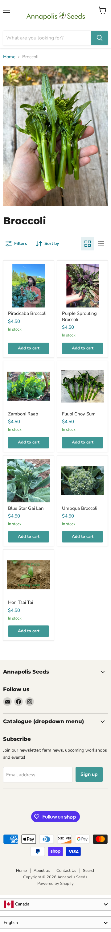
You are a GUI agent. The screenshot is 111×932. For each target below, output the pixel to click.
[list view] (101, 243)
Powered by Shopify (55, 883)
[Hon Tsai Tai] (28, 574)
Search (89, 870)
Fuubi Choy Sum (79, 414)
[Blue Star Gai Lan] (28, 480)
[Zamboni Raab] (28, 386)
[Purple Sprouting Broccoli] (82, 285)
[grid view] (87, 243)
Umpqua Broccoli (79, 508)
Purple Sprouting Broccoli (79, 316)
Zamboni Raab (23, 414)
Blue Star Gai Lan (26, 508)
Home (9, 57)
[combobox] (55, 904)
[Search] (99, 38)
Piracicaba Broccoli (27, 313)
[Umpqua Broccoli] (82, 480)
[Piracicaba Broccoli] (28, 285)
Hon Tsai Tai (20, 602)
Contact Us (66, 870)
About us (42, 870)
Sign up (89, 774)
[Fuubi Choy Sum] (82, 386)
